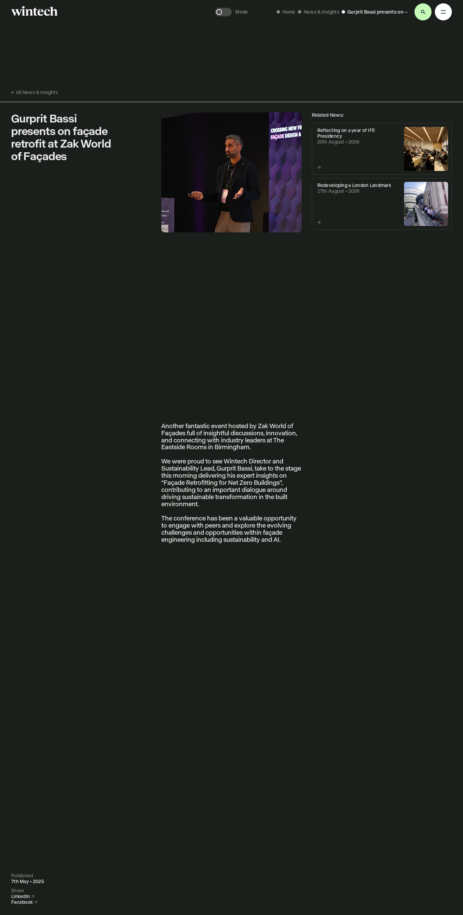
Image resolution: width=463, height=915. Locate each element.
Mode (241, 12)
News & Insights (321, 12)
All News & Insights (34, 92)
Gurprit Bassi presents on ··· (377, 12)
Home (289, 12)
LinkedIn (22, 896)
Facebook (24, 902)
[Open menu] (423, 11)
